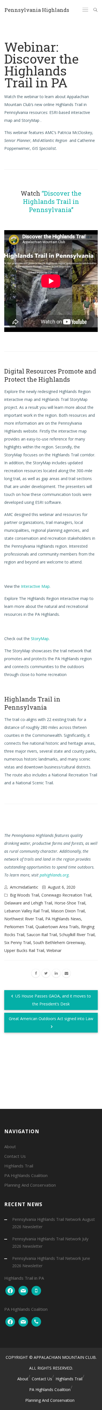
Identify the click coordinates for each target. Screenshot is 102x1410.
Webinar (53, 950)
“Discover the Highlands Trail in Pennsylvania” (52, 201)
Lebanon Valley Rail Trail (26, 911)
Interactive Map (35, 586)
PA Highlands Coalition (26, 1175)
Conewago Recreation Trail (66, 895)
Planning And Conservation (30, 1185)
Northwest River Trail (23, 918)
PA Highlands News (63, 918)
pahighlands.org (54, 875)
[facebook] (35, 973)
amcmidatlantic (24, 887)
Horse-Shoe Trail (69, 903)
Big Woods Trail (24, 895)
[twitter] (46, 973)
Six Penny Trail (17, 942)
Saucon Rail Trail (42, 934)
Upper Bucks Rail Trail (24, 950)
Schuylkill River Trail (77, 934)
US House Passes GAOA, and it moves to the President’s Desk (52, 1000)
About (10, 1146)
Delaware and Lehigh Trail (28, 903)
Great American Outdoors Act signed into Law (51, 1018)
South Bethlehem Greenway (59, 942)
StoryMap (40, 638)
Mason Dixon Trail (68, 911)
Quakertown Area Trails (57, 926)
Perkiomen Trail (18, 926)
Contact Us (15, 1156)
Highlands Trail (18, 1166)
